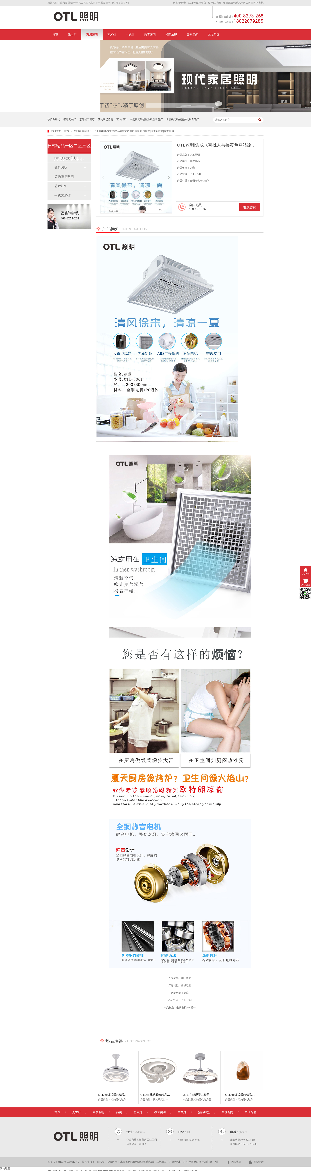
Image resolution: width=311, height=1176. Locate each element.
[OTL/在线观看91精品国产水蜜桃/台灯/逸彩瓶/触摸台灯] (243, 1070)
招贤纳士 (181, 2)
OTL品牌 (213, 34)
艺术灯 (111, 34)
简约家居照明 (105, 119)
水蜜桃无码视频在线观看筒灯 (182, 119)
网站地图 (216, 2)
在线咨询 (249, 207)
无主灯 (72, 34)
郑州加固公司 (164, 1162)
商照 (119, 1112)
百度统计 (258, 1162)
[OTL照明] (76, 20)
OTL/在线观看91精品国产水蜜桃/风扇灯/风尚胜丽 (129, 1094)
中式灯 (130, 34)
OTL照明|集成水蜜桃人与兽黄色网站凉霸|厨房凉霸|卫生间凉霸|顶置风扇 (134, 131)
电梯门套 (207, 1162)
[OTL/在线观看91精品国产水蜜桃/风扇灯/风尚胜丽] (116, 1070)
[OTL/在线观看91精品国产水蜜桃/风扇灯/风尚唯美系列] (200, 1070)
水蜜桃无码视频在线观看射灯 (146, 119)
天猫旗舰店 (199, 2)
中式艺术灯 (62, 195)
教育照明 (150, 34)
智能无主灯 (69, 119)
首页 (55, 34)
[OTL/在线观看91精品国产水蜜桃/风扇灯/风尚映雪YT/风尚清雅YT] (158, 1070)
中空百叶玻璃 (194, 1162)
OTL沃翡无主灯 (65, 158)
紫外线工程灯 (86, 119)
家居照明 (92, 34)
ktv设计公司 (179, 1162)
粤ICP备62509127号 (68, 1162)
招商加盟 (171, 34)
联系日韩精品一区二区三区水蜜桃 (74, 45)
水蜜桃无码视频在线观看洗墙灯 (138, 1162)
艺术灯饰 (121, 119)
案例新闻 (192, 34)
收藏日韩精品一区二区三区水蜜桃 (244, 2)
